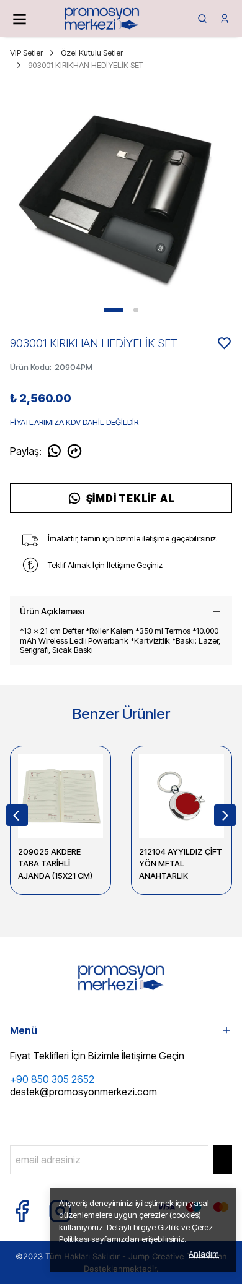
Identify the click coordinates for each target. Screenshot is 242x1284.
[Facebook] (22, 1211)
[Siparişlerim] (225, 19)
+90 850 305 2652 (52, 1079)
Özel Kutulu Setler (92, 53)
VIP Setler (26, 53)
